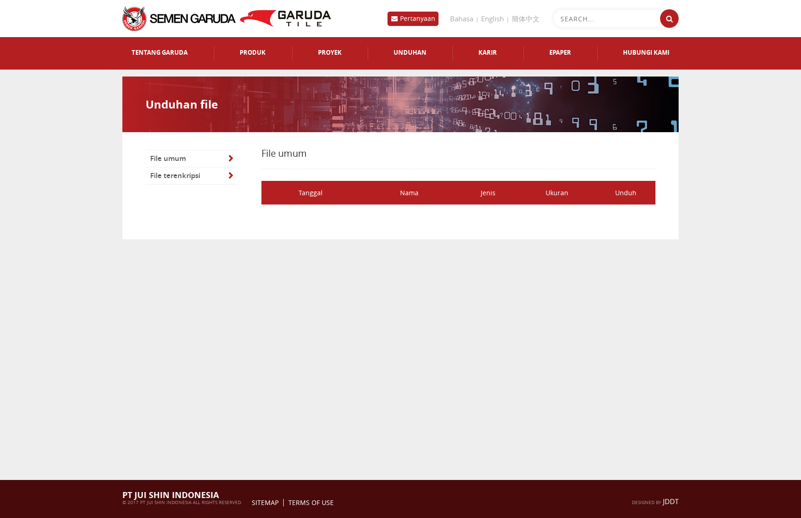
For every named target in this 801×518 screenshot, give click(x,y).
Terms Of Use (311, 502)
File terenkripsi (175, 175)
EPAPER (560, 53)
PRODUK (253, 53)
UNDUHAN (410, 53)
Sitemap (265, 502)
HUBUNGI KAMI (646, 53)
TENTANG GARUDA (160, 53)
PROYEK (330, 53)
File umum (168, 158)
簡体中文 (526, 18)
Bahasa (461, 18)
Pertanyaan (417, 18)
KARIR (487, 53)
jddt (671, 501)
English (492, 18)
